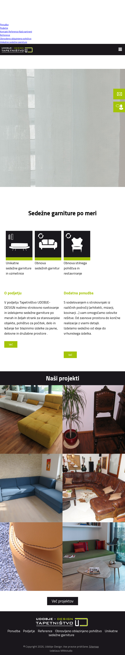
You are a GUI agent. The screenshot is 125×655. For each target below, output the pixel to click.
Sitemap (94, 646)
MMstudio (66, 651)
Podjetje (4, 28)
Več (11, 344)
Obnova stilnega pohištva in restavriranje (75, 268)
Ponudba (4, 24)
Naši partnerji (25, 31)
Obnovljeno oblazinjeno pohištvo (15, 38)
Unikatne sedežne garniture (13, 42)
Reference (13, 31)
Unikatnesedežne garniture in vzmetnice (18, 268)
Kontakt (4, 31)
